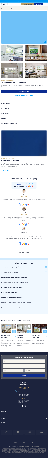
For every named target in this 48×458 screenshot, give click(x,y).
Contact (3, 422)
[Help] (45, 42)
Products (3, 411)
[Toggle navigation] (46, 4)
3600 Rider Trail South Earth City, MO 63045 (24, 395)
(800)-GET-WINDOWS (25, 391)
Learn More (6, 170)
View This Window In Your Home (24, 95)
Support (3, 418)
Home (1, 8)
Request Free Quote (24, 91)
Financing (23, 442)
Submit (24, 375)
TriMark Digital (36, 446)
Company (3, 415)
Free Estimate (38, 4)
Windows (5, 8)
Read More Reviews (24, 252)
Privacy (32, 442)
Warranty (15, 442)
